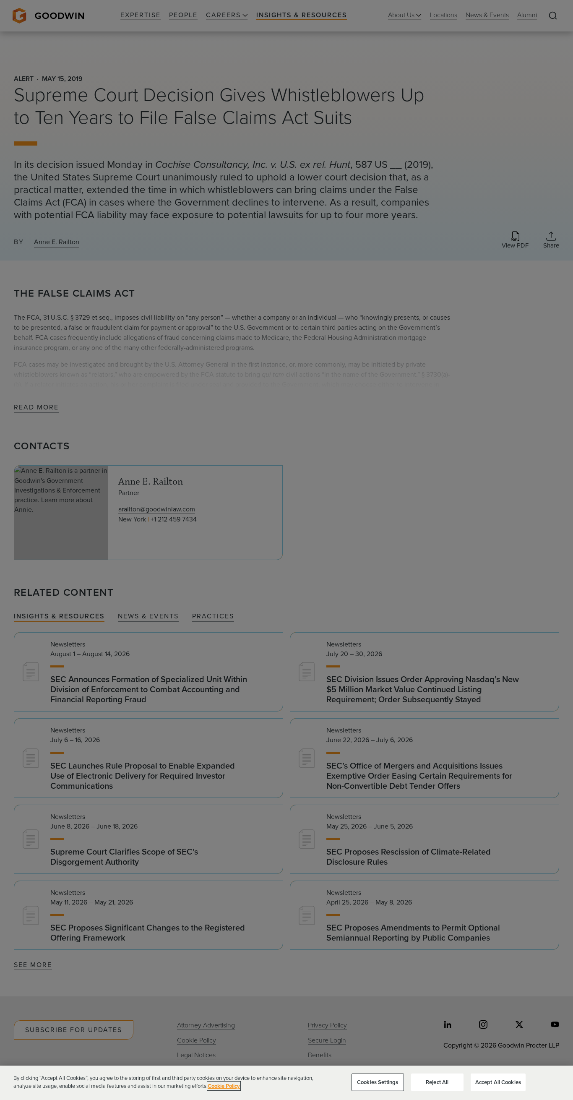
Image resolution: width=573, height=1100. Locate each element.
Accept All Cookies (498, 1082)
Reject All (437, 1082)
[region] (286, 1083)
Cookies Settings (377, 1082)
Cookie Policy (224, 1086)
